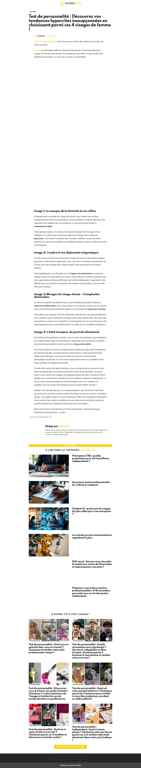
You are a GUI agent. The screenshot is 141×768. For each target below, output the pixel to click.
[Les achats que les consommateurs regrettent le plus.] (49, 545)
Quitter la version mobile (70, 765)
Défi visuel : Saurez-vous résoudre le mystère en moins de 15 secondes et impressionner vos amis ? (92, 564)
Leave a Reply (70, 445)
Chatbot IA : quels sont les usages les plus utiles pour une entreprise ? (91, 511)
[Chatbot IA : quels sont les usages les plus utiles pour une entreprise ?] (49, 519)
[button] (30, 3)
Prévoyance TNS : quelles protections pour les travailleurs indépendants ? (90, 458)
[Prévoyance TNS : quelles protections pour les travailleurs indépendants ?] (49, 466)
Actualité (88, 450)
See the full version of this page (70, 747)
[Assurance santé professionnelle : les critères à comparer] (49, 492)
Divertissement (35, 640)
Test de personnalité (41, 417)
